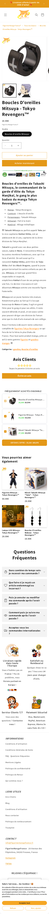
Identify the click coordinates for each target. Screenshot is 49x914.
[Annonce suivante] (44, 4)
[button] (5, 15)
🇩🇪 (15, 690)
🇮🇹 (9, 690)
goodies (17, 349)
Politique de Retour (14, 774)
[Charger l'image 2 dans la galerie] (24, 91)
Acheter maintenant (24, 163)
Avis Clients (10, 797)
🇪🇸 (12, 690)
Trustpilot (9, 827)
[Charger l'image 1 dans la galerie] (9, 91)
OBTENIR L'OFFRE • (24, 442)
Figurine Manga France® (12, 26)
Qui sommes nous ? (14, 781)
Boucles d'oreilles (30, 349)
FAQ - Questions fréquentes (17, 756)
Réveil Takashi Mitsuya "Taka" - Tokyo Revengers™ (32, 430)
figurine (24, 339)
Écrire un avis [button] (24, 375)
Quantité (5, 140)
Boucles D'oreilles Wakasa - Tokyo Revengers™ (33, 532)
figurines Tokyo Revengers (26, 328)
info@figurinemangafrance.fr (19, 842)
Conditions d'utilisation (16, 744)
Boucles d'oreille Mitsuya (17, 134)
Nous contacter (12, 815)
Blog (7, 803)
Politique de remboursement (18, 821)
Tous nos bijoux (30, 26)
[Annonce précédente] (5, 4)
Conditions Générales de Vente (19, 750)
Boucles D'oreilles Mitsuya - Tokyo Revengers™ (32, 399)
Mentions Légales (13, 762)
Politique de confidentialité (17, 768)
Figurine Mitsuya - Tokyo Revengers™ (32, 415)
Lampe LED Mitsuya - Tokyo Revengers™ (11, 531)
